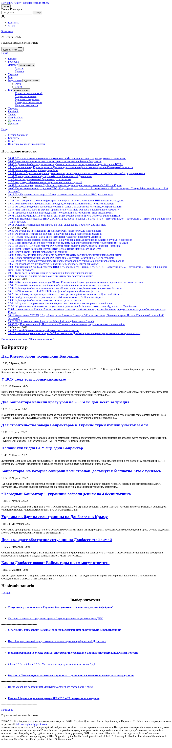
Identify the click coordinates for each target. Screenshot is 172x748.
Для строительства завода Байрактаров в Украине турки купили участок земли (74, 425)
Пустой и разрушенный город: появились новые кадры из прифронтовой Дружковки (57, 641)
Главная (12, 58)
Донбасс (13, 64)
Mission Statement (18, 134)
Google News (15, 117)
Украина (13, 74)
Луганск (19, 71)
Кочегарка (7, 31)
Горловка (13, 61)
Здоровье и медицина (27, 99)
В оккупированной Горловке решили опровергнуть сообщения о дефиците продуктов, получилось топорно (73, 652)
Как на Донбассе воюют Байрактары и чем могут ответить (55, 562)
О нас (11, 25)
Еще (10, 90)
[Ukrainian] (14, 120)
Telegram (13, 108)
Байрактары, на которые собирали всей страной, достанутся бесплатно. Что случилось (81, 471)
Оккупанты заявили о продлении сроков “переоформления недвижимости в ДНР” (55, 618)
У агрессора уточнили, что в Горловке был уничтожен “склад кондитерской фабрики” (60, 607)
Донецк (19, 68)
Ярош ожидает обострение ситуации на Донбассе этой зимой (56, 540)
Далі (7, 592)
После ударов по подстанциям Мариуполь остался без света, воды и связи (50, 686)
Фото (18, 83)
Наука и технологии (26, 105)
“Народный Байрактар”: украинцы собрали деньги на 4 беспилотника (66, 494)
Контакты (13, 22)
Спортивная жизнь (25, 96)
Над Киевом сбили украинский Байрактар (40, 356)
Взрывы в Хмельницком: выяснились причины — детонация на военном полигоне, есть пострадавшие (71, 675)
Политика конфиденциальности (26, 144)
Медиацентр (15, 80)
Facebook (13, 111)
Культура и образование (28, 102)
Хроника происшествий (28, 93)
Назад (4, 52)
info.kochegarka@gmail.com (31, 724)
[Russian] (13, 123)
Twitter (12, 114)
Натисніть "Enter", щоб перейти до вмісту (25, 2)
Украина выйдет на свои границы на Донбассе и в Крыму (54, 517)
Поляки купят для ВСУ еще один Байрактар (42, 448)
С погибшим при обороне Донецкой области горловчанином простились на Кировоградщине (64, 629)
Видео (18, 86)
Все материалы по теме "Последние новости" (27, 339)
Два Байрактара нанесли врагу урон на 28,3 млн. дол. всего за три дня (65, 402)
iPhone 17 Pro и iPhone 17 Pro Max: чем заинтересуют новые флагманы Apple (52, 664)
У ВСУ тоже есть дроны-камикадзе (33, 379)
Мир (10, 77)
